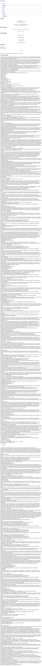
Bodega (3, 7)
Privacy (3, 445)
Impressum (4, 14)
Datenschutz (4, 16)
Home (3, 3)
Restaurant (4, 5)
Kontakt (3, 12)
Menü (3, 9)
